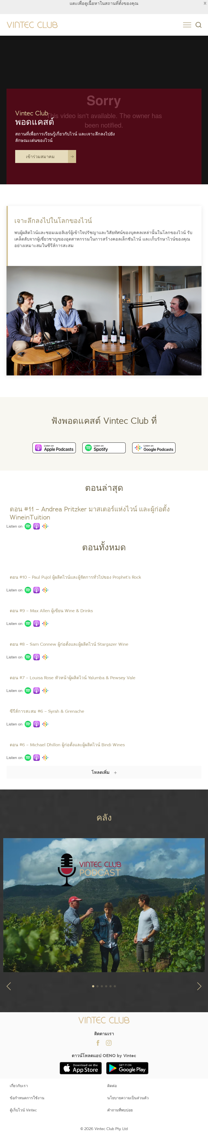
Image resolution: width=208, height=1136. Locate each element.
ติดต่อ (112, 1085)
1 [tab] (93, 986)
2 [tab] (97, 986)
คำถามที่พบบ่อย (120, 1110)
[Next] (199, 986)
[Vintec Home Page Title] (32, 25)
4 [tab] (106, 986)
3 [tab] (102, 986)
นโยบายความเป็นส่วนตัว (128, 1097)
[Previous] (8, 986)
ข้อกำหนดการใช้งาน (27, 1097)
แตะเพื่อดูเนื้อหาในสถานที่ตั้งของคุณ (104, 3)
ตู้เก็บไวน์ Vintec (23, 1110)
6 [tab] (115, 986)
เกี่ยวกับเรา (19, 1085)
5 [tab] (110, 986)
